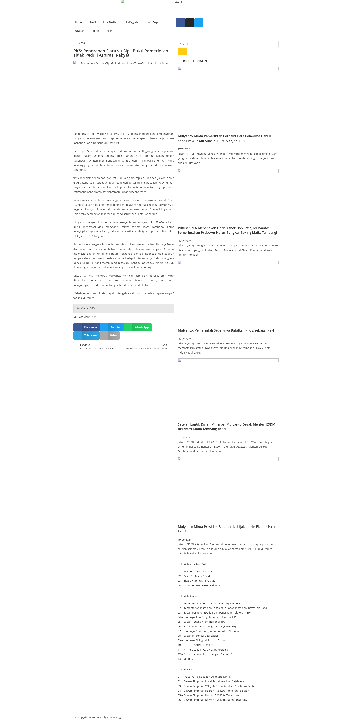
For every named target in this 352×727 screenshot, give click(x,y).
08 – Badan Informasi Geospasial (198, 635)
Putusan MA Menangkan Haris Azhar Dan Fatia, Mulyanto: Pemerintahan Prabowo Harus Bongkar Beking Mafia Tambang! (227, 230)
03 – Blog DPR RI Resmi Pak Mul (197, 580)
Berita (81, 43)
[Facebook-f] (180, 22)
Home (78, 22)
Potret (95, 30)
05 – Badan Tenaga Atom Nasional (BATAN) (204, 621)
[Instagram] (189, 22)
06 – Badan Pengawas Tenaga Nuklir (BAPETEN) (207, 626)
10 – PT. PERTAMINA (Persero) (196, 645)
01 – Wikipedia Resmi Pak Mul (196, 571)
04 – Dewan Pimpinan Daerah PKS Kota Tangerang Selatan (213, 690)
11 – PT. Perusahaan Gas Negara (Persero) (203, 649)
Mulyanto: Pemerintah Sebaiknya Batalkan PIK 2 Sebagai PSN (226, 330)
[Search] (182, 52)
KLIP (109, 30)
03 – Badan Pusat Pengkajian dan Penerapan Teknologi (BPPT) (215, 612)
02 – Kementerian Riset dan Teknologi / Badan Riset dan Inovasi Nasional (223, 608)
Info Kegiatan (132, 22)
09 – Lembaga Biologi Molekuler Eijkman (202, 640)
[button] (86, 327)
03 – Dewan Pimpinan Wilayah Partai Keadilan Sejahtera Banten (217, 686)
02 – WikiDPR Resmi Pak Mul (195, 576)
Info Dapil (153, 22)
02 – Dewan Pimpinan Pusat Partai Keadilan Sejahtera (211, 681)
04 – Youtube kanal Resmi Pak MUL (199, 585)
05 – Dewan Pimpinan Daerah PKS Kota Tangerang (208, 695)
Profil (93, 22)
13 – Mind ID (185, 658)
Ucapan (80, 30)
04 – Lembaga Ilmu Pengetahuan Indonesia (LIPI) (207, 617)
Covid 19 (113, 143)
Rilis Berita (109, 22)
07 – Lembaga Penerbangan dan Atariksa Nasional (209, 631)
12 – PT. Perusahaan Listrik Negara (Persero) (205, 654)
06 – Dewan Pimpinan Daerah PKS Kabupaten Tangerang (212, 700)
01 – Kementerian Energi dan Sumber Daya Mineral (209, 603)
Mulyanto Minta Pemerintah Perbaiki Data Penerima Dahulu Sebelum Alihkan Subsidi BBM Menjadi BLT (225, 138)
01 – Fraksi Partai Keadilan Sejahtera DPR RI (204, 676)
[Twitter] (198, 22)
